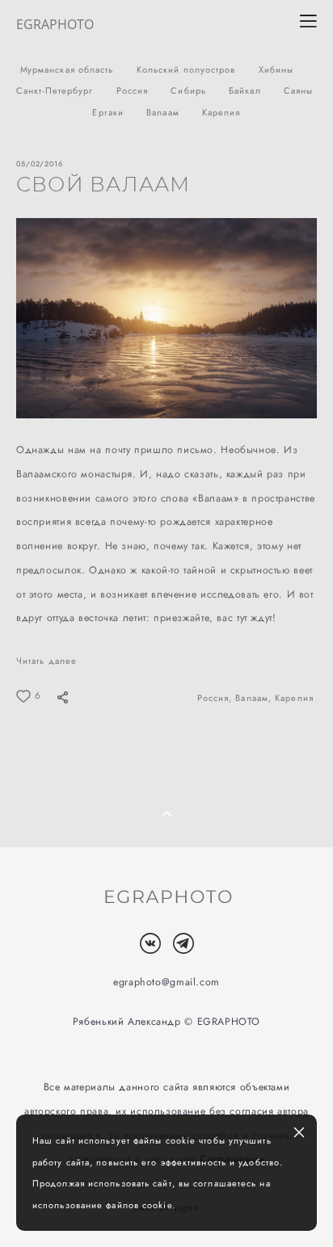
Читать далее (46, 660)
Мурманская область (68, 69)
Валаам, (255, 697)
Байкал (246, 90)
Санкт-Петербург (56, 90)
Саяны (299, 90)
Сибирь (190, 90)
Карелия (221, 112)
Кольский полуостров (188, 69)
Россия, (216, 697)
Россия (134, 90)
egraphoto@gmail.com (166, 982)
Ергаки (109, 112)
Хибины (276, 69)
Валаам (164, 112)
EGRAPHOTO (55, 24)
